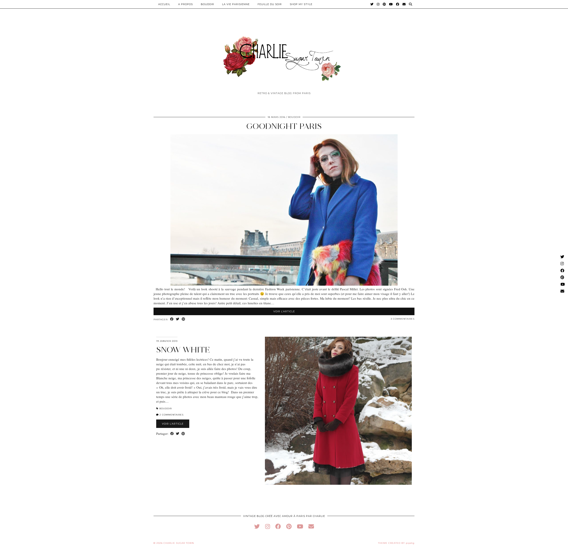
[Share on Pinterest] (183, 319)
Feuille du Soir (270, 4)
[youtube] (300, 526)
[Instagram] (378, 4)
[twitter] (257, 526)
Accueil (164, 4)
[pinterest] (289, 526)
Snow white (183, 349)
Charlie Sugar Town (179, 543)
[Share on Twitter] (178, 319)
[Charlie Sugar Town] (284, 56)
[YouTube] (391, 4)
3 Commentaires (402, 318)
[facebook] (278, 526)
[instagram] (267, 526)
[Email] (404, 4)
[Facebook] (397, 4)
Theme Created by (396, 543)
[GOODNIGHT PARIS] (284, 284)
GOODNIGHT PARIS (284, 126)
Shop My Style (301, 4)
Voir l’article (284, 311)
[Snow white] (338, 411)
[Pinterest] (384, 4)
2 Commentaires (171, 414)
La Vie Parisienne (236, 4)
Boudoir (207, 4)
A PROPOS (185, 4)
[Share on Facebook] (172, 319)
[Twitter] (372, 4)
